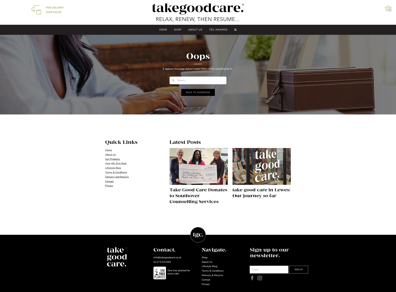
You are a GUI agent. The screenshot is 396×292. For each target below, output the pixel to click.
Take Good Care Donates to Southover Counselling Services (198, 195)
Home (108, 150)
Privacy (206, 284)
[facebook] (252, 278)
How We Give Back (116, 163)
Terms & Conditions (116, 172)
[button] (235, 30)
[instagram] (260, 278)
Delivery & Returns (212, 275)
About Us (110, 154)
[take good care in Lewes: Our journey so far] (261, 166)
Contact (206, 279)
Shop (204, 257)
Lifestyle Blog (113, 168)
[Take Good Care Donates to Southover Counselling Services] (199, 166)
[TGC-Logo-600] (198, 4)
